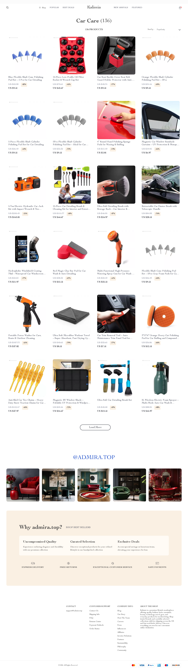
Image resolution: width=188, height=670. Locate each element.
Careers (120, 622)
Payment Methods (96, 625)
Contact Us (93, 611)
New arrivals (121, 8)
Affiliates (120, 632)
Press (119, 625)
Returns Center (95, 622)
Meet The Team (123, 618)
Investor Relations (124, 636)
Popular (54, 8)
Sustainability (122, 643)
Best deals (68, 8)
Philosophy (121, 647)
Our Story (121, 614)
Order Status (94, 629)
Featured (137, 8)
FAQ (91, 618)
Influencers (121, 629)
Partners (120, 640)
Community (121, 650)
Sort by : (151, 29)
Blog (119, 611)
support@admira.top (74, 611)
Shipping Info (94, 614)
